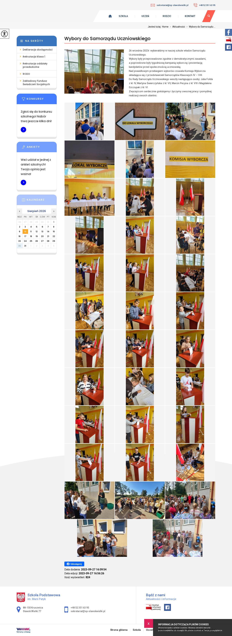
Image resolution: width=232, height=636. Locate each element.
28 (48, 241)
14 (48, 231)
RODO (26, 74)
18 (31, 236)
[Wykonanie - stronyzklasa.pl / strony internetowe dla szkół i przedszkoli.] (23, 631)
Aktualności (177, 26)
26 (36, 241)
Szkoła (123, 16)
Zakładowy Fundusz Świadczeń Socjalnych (36, 82)
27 (42, 241)
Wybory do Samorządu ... (200, 26)
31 (25, 245)
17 (25, 236)
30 (19, 245)
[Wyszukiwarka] (208, 16)
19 (37, 236)
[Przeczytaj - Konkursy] (42, 99)
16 (20, 236)
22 (54, 236)
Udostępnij (76, 564)
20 (42, 236)
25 (31, 241)
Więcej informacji (23, 129)
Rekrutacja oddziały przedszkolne (35, 65)
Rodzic (167, 16)
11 (31, 231)
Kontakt (190, 16)
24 (25, 241)
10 (25, 231)
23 (19, 241)
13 (42, 231)
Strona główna (119, 630)
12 (37, 231)
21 (48, 236)
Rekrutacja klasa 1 (34, 56)
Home (165, 26)
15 (54, 231)
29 (53, 241)
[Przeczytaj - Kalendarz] (42, 200)
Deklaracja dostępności (37, 49)
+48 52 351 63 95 (207, 5)
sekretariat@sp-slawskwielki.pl (172, 5)
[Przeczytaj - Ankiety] (42, 148)
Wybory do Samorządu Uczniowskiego (107, 39)
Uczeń (145, 16)
